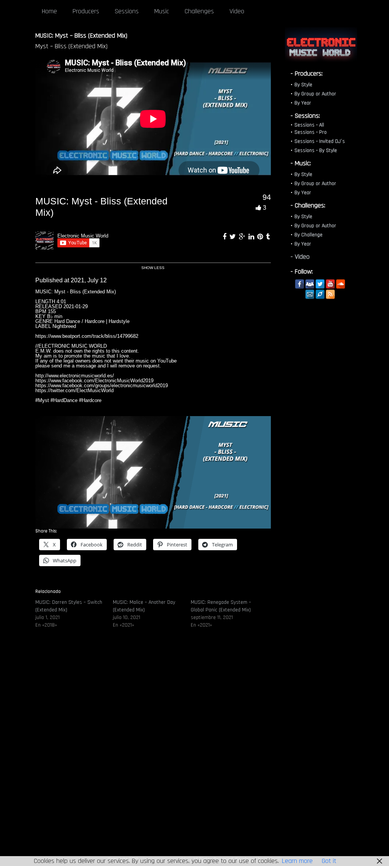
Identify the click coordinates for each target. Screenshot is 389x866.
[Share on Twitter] (233, 237)
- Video (300, 256)
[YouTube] (330, 284)
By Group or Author (315, 93)
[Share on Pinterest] (261, 237)
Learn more (297, 861)
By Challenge (308, 234)
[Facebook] (299, 284)
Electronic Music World (82, 236)
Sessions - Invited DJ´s (319, 141)
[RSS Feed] (330, 294)
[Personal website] (320, 294)
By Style (303, 84)
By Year (302, 103)
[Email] (310, 294)
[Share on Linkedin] (252, 237)
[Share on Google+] (243, 237)
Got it (329, 861)
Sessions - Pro (310, 132)
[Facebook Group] (310, 284)
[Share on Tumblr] (268, 237)
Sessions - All (309, 125)
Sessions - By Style (315, 150)
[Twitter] (320, 284)
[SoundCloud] (340, 284)
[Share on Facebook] (225, 237)
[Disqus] (153, 750)
